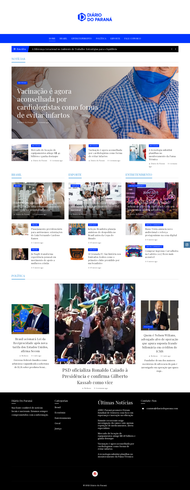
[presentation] (171, 49)
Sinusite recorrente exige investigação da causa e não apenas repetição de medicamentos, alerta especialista (116, 424)
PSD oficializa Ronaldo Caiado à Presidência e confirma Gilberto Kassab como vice (95, 376)
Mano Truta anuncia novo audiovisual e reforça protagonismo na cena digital (161, 232)
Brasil (17, 186)
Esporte (75, 186)
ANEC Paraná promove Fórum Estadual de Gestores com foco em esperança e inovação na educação (115, 412)
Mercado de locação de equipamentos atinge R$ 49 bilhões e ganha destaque (45, 153)
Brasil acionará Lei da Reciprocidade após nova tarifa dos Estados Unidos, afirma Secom (30, 345)
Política (63, 360)
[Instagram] (95, 474)
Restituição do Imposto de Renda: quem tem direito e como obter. (67, 49)
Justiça (58, 428)
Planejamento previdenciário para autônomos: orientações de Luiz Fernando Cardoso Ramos (46, 234)
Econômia (60, 412)
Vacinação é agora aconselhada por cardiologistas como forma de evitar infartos (105, 153)
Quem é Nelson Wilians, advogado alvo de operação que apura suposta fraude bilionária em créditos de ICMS (159, 343)
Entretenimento (137, 186)
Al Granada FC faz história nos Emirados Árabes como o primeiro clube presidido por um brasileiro (104, 258)
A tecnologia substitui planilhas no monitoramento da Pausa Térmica (57, 102)
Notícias (24, 83)
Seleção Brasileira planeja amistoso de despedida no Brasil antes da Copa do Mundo (102, 234)
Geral (57, 423)
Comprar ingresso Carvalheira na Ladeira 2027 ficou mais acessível (161, 254)
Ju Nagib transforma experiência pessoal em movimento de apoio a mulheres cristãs (43, 258)
